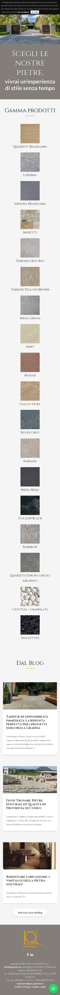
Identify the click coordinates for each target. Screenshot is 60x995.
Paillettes (30, 638)
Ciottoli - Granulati (30, 609)
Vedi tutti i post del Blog (30, 912)
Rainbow (30, 547)
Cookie (35, 987)
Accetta (35, 12)
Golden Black (30, 518)
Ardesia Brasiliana (30, 204)
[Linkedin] (32, 955)
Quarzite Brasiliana (30, 147)
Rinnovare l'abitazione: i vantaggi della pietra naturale (28, 881)
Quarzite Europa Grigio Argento (30, 578)
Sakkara (30, 461)
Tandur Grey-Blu (30, 261)
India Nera (30, 490)
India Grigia (30, 318)
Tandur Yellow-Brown (30, 290)
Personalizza (23, 12)
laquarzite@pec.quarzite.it (30, 983)
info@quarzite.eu (12, 967)
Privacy (26, 987)
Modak (30, 375)
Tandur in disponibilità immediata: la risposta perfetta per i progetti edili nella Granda (27, 722)
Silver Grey (30, 432)
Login (43, 987)
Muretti (30, 232)
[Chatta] (53, 988)
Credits (18, 987)
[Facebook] (28, 955)
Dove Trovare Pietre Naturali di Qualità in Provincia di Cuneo (26, 804)
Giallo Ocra (30, 404)
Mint (30, 347)
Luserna (30, 175)
